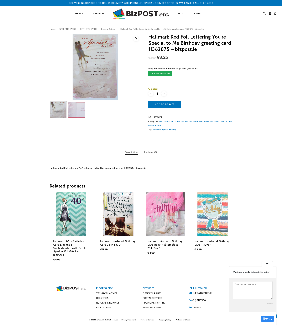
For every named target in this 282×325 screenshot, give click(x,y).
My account (103, 307)
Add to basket (164, 104)
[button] (136, 38)
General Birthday (108, 29)
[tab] (131, 152)
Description (131, 152)
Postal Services (152, 298)
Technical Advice (106, 293)
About (181, 13)
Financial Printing (154, 302)
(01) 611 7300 (199, 300)
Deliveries (102, 298)
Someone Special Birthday (164, 129)
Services (99, 13)
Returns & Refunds (108, 302)
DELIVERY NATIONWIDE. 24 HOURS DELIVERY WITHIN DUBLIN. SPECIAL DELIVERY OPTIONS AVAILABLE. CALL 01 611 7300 (141, 3)
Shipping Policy (165, 320)
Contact (198, 13)
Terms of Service (147, 320)
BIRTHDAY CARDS (88, 29)
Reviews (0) (150, 152)
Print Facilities (152, 307)
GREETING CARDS (67, 29)
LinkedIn (196, 307)
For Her (180, 121)
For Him (188, 121)
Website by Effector (183, 320)
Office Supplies (152, 293)
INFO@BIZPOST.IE (202, 293)
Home (53, 29)
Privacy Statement (128, 320)
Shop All (80, 13)
